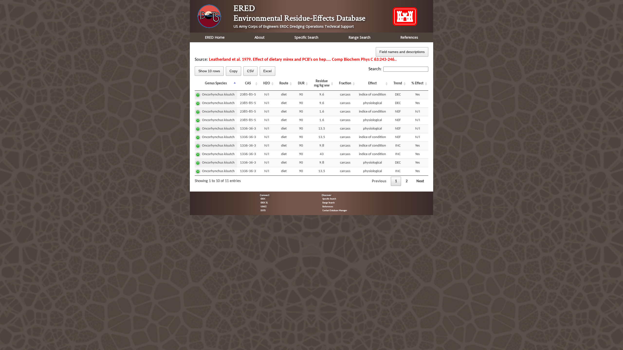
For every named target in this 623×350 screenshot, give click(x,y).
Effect (372, 83)
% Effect (417, 83)
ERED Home (215, 37)
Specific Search (306, 37)
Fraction (345, 83)
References (409, 37)
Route (283, 83)
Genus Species (216, 83)
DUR (301, 83)
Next (420, 181)
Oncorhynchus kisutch (218, 94)
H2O (266, 83)
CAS (248, 83)
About (260, 37)
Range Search (359, 37)
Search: (375, 69)
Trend (398, 83)
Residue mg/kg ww (322, 83)
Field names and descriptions (402, 52)
